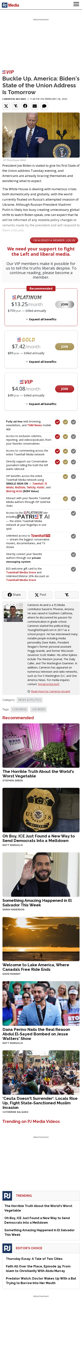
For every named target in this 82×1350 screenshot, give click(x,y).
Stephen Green (12, 780)
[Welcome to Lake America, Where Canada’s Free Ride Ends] (41, 938)
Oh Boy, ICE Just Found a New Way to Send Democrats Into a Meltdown (38, 838)
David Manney (11, 974)
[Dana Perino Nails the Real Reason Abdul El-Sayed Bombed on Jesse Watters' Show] (41, 1003)
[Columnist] (15, 612)
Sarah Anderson (13, 909)
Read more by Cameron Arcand (50, 691)
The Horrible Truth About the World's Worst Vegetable (38, 773)
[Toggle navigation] (76, 4)
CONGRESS (19, 709)
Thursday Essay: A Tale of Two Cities (34, 1259)
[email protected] (48, 684)
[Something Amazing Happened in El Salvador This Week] (41, 874)
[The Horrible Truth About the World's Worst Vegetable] (41, 745)
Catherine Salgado (15, 1112)
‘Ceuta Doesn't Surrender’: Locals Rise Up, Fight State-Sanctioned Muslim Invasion (40, 1103)
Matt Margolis (12, 845)
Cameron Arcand (14, 99)
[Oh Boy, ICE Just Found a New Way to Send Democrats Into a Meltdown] (41, 809)
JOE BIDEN (38, 709)
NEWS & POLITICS (29, 699)
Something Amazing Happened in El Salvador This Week (37, 902)
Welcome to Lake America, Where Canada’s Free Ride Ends (35, 967)
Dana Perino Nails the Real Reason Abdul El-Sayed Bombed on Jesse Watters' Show (36, 1034)
